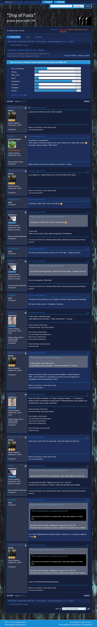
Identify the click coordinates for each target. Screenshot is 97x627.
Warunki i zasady (80, 622)
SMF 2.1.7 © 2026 (10, 622)
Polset (11, 212)
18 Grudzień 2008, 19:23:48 (36, 261)
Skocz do (58, 609)
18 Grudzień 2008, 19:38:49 (36, 295)
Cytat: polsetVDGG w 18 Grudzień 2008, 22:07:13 (48, 505)
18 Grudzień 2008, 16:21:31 (36, 136)
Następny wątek (83, 55)
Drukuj (87, 101)
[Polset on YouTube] (9, 234)
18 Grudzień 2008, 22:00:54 (36, 437)
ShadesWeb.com (21, 624)
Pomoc (72, 622)
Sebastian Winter (15, 108)
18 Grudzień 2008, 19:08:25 (36, 212)
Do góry (10, 595)
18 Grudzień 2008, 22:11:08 (36, 500)
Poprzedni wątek (70, 55)
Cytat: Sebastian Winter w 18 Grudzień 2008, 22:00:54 (49, 470)
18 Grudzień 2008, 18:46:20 (36, 171)
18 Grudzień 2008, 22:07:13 (36, 466)
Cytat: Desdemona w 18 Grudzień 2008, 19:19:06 (48, 266)
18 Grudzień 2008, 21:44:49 (36, 394)
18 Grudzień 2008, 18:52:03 (36, 199)
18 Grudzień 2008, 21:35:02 (36, 353)
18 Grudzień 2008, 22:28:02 (36, 545)
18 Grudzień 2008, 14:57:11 (38, 108)
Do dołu (10, 101)
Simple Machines (21, 622)
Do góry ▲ (89, 622)
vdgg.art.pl (63, 29)
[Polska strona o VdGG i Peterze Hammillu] (9, 160)
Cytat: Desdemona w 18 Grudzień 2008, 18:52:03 (48, 217)
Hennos (11, 136)
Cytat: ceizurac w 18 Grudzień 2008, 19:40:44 (46, 358)
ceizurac (12, 312)
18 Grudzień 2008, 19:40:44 (36, 312)
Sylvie (71, 42)
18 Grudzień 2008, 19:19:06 (36, 248)
